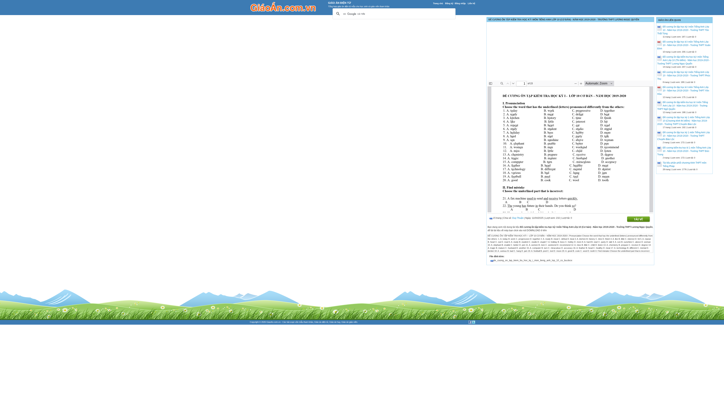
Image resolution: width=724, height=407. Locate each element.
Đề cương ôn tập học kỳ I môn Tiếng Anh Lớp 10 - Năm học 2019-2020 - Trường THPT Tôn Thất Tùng (683, 30)
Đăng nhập (460, 3)
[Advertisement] (570, 52)
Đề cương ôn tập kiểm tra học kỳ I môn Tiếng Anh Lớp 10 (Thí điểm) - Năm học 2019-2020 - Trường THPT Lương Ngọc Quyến (683, 60)
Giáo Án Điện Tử (339, 2)
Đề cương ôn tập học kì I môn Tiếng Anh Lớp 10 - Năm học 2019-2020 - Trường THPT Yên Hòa (683, 90)
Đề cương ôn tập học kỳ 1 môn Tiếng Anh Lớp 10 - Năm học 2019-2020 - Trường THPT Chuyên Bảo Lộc (683, 136)
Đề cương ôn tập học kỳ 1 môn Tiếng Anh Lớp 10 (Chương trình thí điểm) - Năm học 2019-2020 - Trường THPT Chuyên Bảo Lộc (683, 120)
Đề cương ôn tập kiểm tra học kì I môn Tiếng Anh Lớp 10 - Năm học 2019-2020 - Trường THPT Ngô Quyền (682, 105)
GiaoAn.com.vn (273, 322)
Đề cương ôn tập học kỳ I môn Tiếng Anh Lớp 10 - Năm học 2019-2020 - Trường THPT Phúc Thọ (683, 75)
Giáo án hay (334, 322)
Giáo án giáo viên (349, 322)
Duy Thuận (518, 218)
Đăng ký (449, 3)
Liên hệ (471, 3)
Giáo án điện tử (321, 322)
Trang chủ (438, 3)
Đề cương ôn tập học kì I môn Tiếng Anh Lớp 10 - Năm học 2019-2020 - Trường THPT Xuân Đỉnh (683, 45)
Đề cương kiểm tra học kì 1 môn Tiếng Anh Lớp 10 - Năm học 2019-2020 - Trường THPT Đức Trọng (684, 151)
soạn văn (294, 322)
